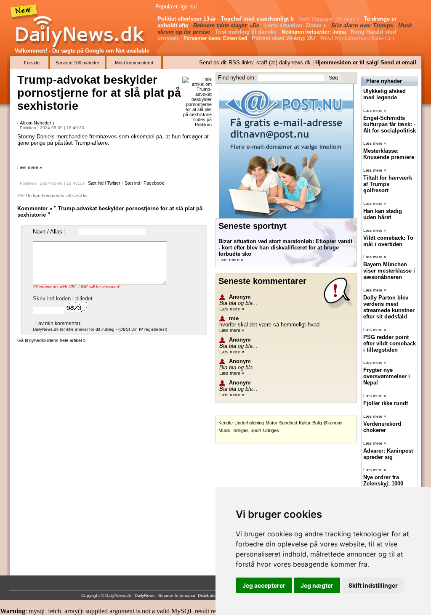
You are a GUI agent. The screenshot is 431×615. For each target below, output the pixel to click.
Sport (255, 430)
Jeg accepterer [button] (263, 585)
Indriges (240, 430)
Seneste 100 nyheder (77, 62)
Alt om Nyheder (36, 122)
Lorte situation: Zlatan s (296, 25)
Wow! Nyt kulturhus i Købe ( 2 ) (357, 38)
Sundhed (288, 422)
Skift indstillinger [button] (373, 585)
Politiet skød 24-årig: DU (284, 38)
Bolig (317, 422)
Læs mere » (29, 167)
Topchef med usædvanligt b (258, 19)
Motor (271, 422)
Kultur (305, 422)
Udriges (271, 430)
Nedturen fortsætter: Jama (314, 32)
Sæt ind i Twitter (104, 183)
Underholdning (249, 422)
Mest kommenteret (134, 62)
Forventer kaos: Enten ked (216, 38)
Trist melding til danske (246, 32)
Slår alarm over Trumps (363, 25)
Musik (224, 430)
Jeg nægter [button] (317, 585)
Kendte (225, 422)
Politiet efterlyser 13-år (187, 19)
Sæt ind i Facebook (144, 183)
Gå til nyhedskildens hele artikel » (51, 340)
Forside (32, 62)
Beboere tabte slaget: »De (227, 25)
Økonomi (333, 422)
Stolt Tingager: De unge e (329, 19)
